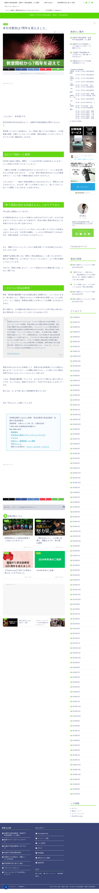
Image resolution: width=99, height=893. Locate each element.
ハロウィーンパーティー (50, 873)
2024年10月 (76, 424)
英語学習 (41, 862)
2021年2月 (76, 638)
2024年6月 (76, 444)
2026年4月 (76, 337)
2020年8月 (76, 667)
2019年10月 (76, 716)
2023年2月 (76, 521)
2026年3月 (76, 341)
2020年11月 (76, 653)
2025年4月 (76, 395)
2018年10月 (76, 774)
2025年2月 (76, 405)
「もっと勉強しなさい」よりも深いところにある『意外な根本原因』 (84, 286)
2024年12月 (76, 414)
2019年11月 (76, 711)
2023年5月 (76, 507)
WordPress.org (77, 816)
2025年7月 (76, 380)
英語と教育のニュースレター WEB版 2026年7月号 (83, 300)
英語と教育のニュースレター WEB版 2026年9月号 (83, 266)
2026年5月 (76, 332)
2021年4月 (76, 628)
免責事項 (21, 886)
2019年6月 (76, 735)
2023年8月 (76, 492)
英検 (38, 876)
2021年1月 (76, 643)
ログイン (75, 808)
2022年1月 (76, 585)
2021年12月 (76, 589)
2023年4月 (76, 512)
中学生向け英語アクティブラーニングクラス (28, 435)
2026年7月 (76, 322)
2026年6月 (76, 327)
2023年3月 (76, 517)
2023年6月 (76, 502)
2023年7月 (76, 497)
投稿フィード (76, 811)
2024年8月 (76, 434)
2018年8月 (76, 784)
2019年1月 (76, 760)
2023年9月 (76, 487)
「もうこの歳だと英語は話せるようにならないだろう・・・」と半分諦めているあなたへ (33, 10)
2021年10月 (76, 599)
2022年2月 (76, 580)
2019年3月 (76, 750)
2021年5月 (76, 624)
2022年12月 (76, 531)
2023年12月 (76, 473)
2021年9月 (76, 604)
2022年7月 (76, 555)
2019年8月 (76, 726)
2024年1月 (76, 468)
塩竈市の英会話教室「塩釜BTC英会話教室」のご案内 (21, 2)
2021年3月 (76, 633)
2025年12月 (76, 356)
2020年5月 (76, 682)
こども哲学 (41, 843)
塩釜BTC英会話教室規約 (12, 852)
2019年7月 (76, 731)
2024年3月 (76, 458)
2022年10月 (76, 541)
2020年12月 (76, 648)
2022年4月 (76, 570)
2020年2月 (76, 696)
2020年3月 (76, 692)
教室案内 (14, 432)
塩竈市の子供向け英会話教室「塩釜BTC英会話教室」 (49, 15)
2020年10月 (76, 658)
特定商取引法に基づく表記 (66, 2)
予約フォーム (16, 444)
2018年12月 (76, 765)
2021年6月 (76, 619)
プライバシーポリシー (11, 6)
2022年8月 (76, 551)
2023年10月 (76, 482)
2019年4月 (76, 745)
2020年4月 (76, 687)
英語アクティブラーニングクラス (15, 840)
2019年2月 (76, 755)
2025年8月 (76, 375)
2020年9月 (76, 662)
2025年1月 (76, 409)
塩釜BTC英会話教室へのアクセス (15, 847)
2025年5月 (76, 390)
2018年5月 (76, 789)
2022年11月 (76, 536)
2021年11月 (76, 594)
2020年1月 (76, 701)
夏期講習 (61, 873)
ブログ (5, 24)
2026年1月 (76, 351)
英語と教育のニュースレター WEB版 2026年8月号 (83, 293)
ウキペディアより (13, 353)
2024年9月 (76, 429)
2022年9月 (76, 546)
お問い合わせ (48, 2)
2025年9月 (76, 371)
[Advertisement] (33, 98)
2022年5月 (76, 565)
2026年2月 (76, 346)
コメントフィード (78, 813)
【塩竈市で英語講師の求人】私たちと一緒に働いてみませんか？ (81, 54)
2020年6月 (76, 677)
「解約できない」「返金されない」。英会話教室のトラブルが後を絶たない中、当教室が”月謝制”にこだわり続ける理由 (84, 275)
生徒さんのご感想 (44, 858)
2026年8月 (76, 317)
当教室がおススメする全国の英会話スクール (81, 62)
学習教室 (41, 853)
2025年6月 (76, 385)
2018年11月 (76, 769)
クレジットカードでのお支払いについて (15, 873)
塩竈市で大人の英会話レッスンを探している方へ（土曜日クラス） (81, 46)
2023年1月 (76, 526)
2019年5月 (76, 740)
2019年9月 (76, 721)
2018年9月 (76, 779)
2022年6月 (76, 560)
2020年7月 (76, 672)
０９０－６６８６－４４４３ (38, 447)
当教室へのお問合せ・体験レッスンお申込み (15, 858)
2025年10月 (76, 366)
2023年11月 (76, 478)
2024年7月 (76, 439)
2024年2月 (76, 463)
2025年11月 (76, 361)
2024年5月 (76, 448)
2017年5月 (76, 794)
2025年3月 (76, 400)
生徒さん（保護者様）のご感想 (23, 441)
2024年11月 (76, 419)
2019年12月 (76, 706)
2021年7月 (76, 614)
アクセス (14, 438)
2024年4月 (76, 453)
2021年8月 (76, 609)
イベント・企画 (43, 838)
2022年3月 (76, 575)
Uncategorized (43, 833)
